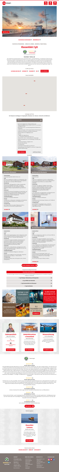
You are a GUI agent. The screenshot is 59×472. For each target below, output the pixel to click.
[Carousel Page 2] (14, 225)
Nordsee (30, 449)
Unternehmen (28, 459)
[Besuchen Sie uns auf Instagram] (49, 459)
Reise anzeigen (29, 440)
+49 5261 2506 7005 (10, 340)
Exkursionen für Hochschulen (40, 465)
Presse (26, 465)
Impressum (27, 466)
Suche (46, 4)
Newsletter (27, 468)
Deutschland (36, 449)
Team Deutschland (10, 349)
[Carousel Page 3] (15, 225)
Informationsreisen (40, 467)
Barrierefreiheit (17, 467)
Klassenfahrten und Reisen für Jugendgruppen (40, 460)
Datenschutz (27, 461)
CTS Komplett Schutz (48, 349)
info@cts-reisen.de (17, 466)
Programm (31, 71)
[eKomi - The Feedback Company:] (25, 53)
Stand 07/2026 (6, 464)
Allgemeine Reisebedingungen (29, 464)
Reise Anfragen (44, 71)
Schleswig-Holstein (22, 449)
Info (37, 71)
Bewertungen (32, 52)
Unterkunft (24, 71)
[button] (34, 81)
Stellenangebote (28, 460)
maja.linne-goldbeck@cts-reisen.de (11, 345)
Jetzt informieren (29, 349)
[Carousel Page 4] (16, 225)
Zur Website (6, 209)
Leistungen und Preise (15, 71)
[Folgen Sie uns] (54, 459)
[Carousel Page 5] (17, 225)
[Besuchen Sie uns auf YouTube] (51, 459)
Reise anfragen (21, 152)
